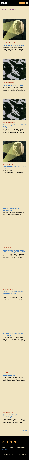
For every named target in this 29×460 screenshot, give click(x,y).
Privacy (7, 450)
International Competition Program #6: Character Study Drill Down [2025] (14, 251)
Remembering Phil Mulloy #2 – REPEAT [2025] (14, 167)
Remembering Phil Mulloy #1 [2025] (13, 85)
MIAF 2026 (22, 3)
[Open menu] (27, 3)
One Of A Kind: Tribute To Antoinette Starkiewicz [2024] (13, 416)
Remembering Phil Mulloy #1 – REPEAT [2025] (14, 126)
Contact (12, 450)
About (3, 450)
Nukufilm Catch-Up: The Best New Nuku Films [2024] (13, 334)
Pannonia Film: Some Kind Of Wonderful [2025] (11, 209)
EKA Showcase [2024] (9, 375)
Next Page (24, 430)
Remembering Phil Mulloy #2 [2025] (13, 45)
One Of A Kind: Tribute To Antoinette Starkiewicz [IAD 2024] (13, 293)
